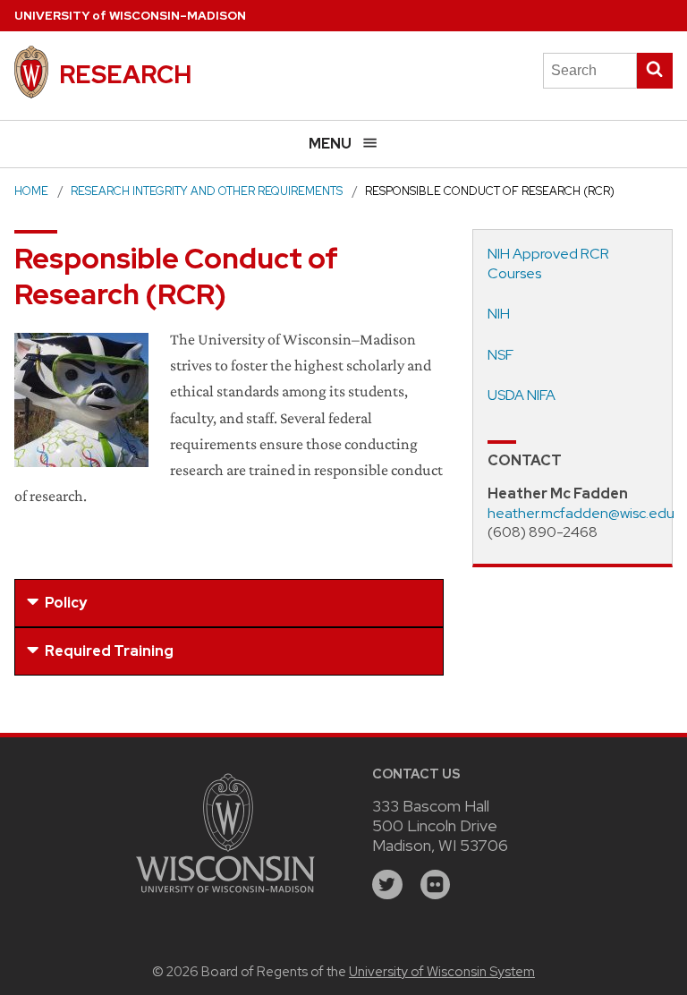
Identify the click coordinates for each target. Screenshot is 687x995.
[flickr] (435, 885)
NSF (500, 354)
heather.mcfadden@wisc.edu (581, 513)
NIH (499, 313)
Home (31, 191)
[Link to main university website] (225, 895)
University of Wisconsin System (442, 972)
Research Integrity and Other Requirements (207, 191)
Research (125, 74)
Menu (330, 143)
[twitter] (387, 885)
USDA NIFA (522, 395)
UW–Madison (130, 15)
